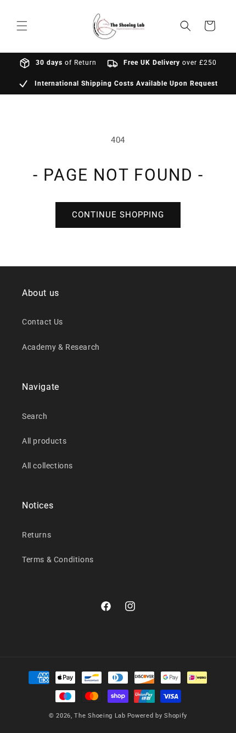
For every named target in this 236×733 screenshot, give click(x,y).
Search (35, 416)
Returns (36, 534)
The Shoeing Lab (100, 715)
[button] (22, 26)
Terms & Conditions (58, 559)
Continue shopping (118, 215)
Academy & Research (61, 347)
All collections (47, 465)
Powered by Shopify (157, 715)
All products (44, 441)
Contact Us (42, 321)
